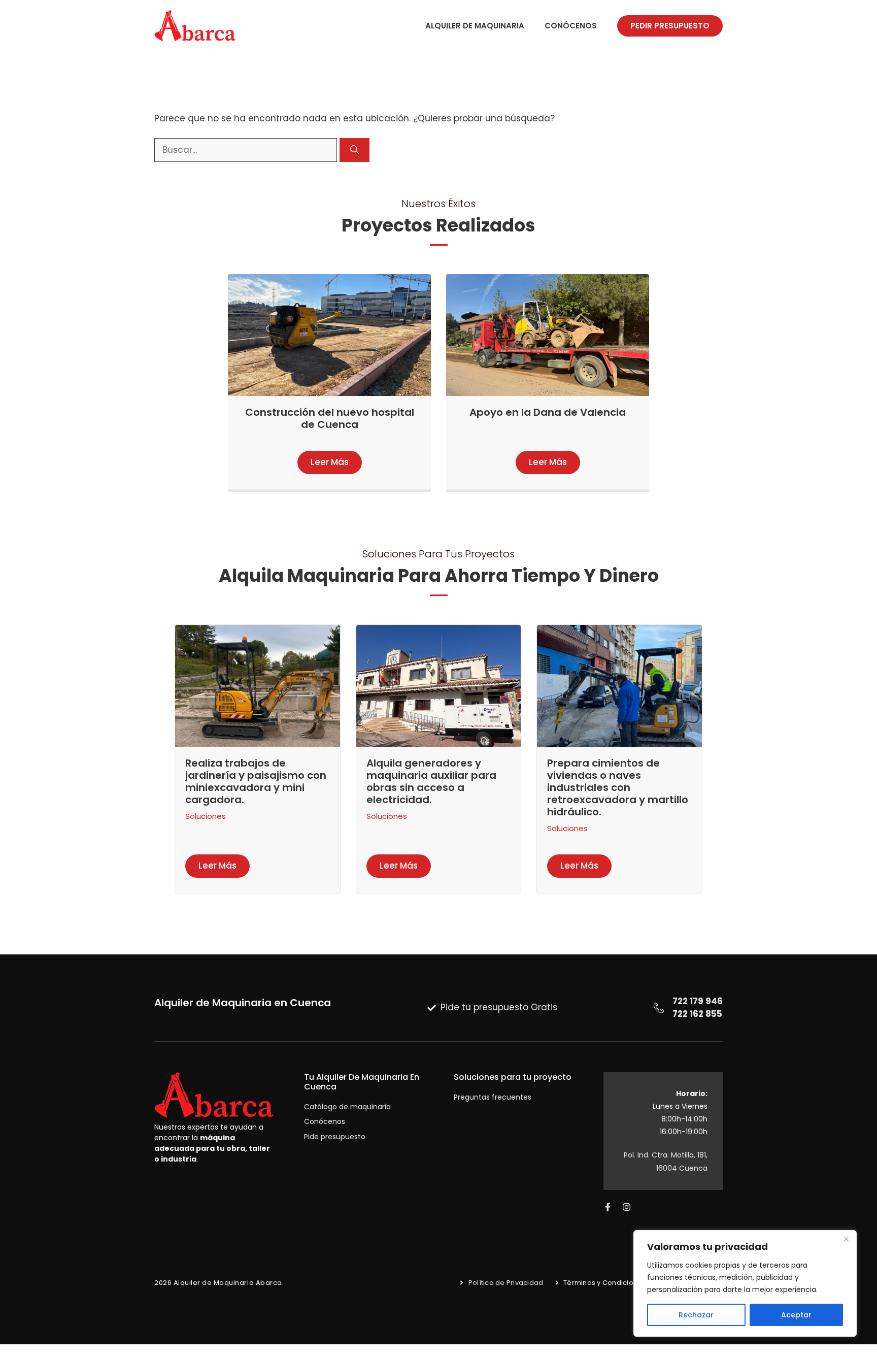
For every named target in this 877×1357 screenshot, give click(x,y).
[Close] (846, 1239)
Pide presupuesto (334, 1137)
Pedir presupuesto (670, 25)
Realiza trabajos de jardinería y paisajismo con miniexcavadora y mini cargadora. (255, 781)
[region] (745, 1283)
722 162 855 (697, 1014)
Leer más (330, 462)
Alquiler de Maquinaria (474, 25)
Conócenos (571, 25)
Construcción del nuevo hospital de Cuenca (329, 418)
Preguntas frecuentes (492, 1097)
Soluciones (205, 816)
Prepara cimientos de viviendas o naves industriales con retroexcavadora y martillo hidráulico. (617, 787)
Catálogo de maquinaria (347, 1107)
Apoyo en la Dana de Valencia (547, 412)
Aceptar (796, 1315)
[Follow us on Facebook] (607, 1207)
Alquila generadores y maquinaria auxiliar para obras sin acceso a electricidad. (431, 781)
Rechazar (696, 1315)
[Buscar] (354, 150)
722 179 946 (697, 1001)
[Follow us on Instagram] (626, 1207)
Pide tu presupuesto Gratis (499, 1007)
